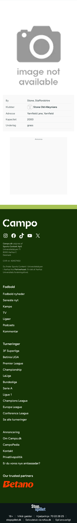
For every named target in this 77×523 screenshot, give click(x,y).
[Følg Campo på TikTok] (21, 235)
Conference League (15, 413)
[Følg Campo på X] (37, 235)
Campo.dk (8, 243)
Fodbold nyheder (14, 294)
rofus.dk (46, 519)
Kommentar (10, 331)
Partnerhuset (20, 269)
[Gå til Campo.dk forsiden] (20, 228)
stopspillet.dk (13, 519)
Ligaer (7, 319)
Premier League (13, 363)
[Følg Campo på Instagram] (5, 235)
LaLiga (7, 375)
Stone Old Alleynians (45, 107)
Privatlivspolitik (12, 457)
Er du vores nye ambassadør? (21, 463)
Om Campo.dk (12, 438)
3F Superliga (11, 350)
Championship (12, 369)
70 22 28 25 (57, 516)
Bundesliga (10, 382)
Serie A (7, 388)
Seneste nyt (10, 300)
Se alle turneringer (15, 419)
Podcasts (8, 325)
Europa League (12, 407)
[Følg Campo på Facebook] (13, 235)
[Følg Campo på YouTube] (29, 235)
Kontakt (8, 451)
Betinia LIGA (11, 357)
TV (4, 312)
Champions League (15, 400)
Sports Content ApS (12, 246)
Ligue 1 (7, 394)
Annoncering (11, 432)
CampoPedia (11, 444)
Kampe (7, 306)
